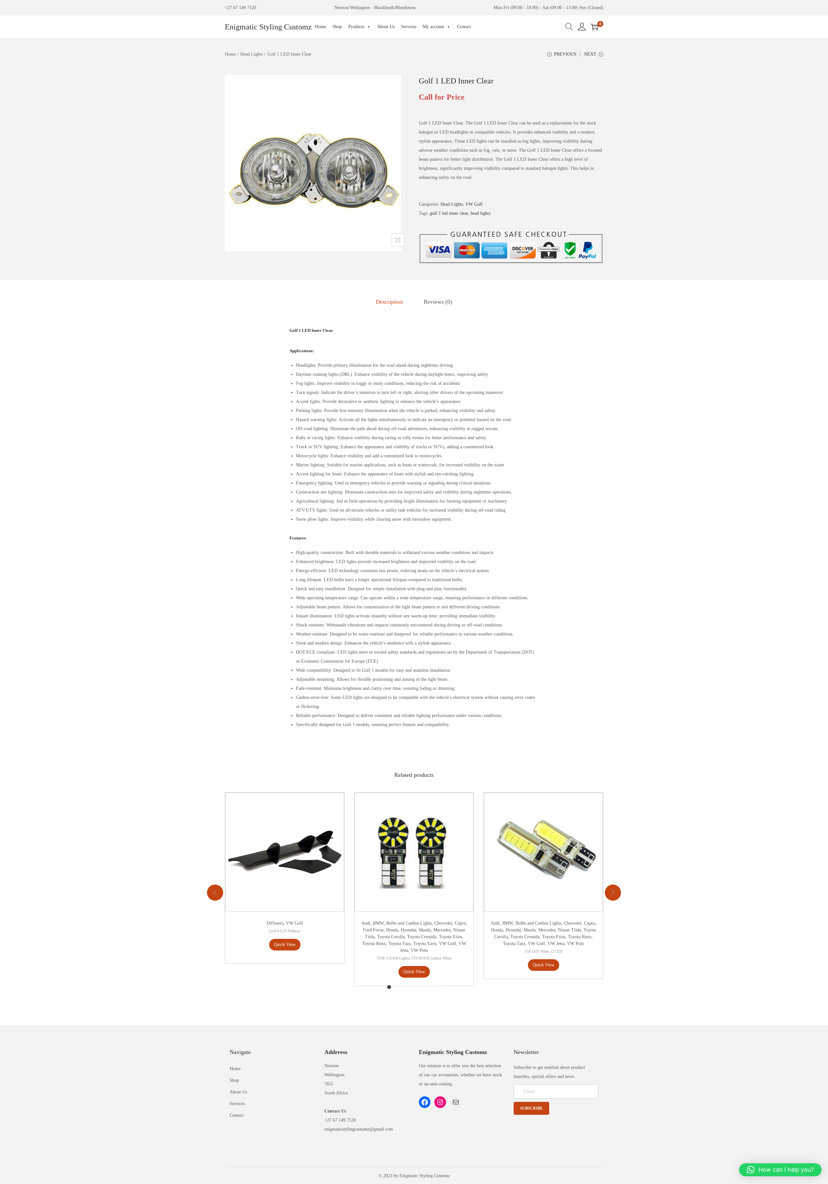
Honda (392, 930)
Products (356, 26)
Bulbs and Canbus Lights (409, 923)
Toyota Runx (374, 943)
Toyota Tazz (399, 943)
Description (389, 302)
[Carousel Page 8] (439, 987)
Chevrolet (443, 923)
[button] (780, 1169)
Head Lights (251, 54)
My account (433, 26)
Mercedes (442, 930)
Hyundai (408, 930)
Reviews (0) (438, 302)
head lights (480, 213)
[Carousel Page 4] (410, 987)
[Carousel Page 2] (396, 987)
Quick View (285, 944)
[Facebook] (424, 1102)
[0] (594, 27)
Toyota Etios (450, 936)
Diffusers (275, 923)
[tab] (389, 301)
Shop (337, 26)
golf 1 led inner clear (449, 213)
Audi (365, 923)
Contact (464, 26)
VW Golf (474, 204)
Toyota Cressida (421, 936)
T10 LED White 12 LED (543, 951)
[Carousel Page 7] (432, 987)
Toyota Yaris (424, 943)
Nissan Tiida (569, 930)
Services (408, 26)
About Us (386, 26)
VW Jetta (556, 943)
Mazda (425, 930)
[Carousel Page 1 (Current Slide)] (389, 987)
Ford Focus (373, 930)
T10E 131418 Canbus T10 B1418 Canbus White (414, 958)
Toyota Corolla (391, 936)
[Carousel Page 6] (425, 987)
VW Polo (419, 950)
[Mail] (456, 1102)
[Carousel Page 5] (417, 987)
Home (320, 26)
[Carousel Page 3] (403, 987)
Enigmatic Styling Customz (268, 27)
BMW (378, 923)
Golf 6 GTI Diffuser (284, 931)
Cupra (460, 923)
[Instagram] (440, 1102)
